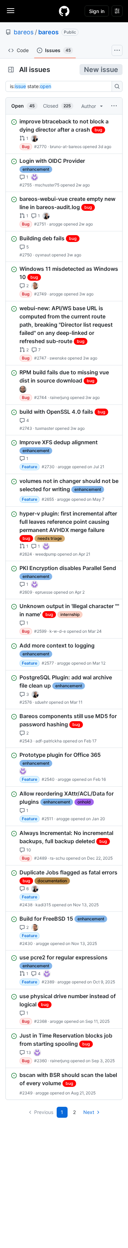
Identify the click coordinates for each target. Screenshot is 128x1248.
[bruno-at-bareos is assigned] (34, 138)
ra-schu (57, 858)
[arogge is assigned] (34, 285)
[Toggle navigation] (10, 10)
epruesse (44, 592)
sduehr (41, 702)
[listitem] (64, 134)
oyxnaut (43, 254)
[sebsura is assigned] (34, 177)
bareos (23, 32)
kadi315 (43, 904)
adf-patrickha (48, 740)
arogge (55, 224)
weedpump (45, 554)
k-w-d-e (57, 631)
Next (88, 1112)
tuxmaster (44, 428)
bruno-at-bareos (66, 146)
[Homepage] (64, 10)
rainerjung (59, 397)
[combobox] (60, 86)
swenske (58, 358)
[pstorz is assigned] (22, 389)
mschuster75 (47, 184)
